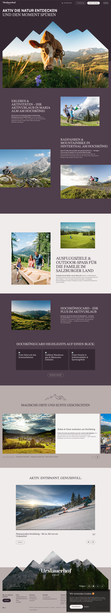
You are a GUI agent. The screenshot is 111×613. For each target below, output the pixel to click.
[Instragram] (89, 586)
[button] (98, 457)
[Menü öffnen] (106, 3)
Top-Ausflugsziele (8, 457)
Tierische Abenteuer (37, 457)
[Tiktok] (102, 586)
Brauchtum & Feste (51, 457)
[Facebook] (93, 586)
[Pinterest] (98, 586)
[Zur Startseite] (9, 3)
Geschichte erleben (22, 457)
